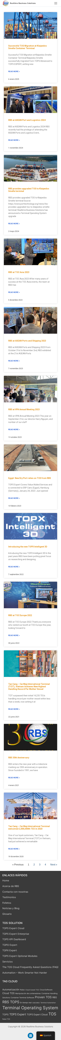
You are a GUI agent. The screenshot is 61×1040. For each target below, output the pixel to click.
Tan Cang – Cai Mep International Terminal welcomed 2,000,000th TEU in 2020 (29, 827)
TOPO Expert (9, 944)
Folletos (6, 902)
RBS (54, 997)
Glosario (7, 913)
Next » (53, 864)
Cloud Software (46, 990)
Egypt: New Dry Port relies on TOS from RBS (29, 478)
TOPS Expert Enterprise (15, 933)
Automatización (10, 989)
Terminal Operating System (30, 1007)
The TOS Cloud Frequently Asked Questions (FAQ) (30, 967)
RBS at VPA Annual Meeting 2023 (24, 409)
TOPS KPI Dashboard (14, 939)
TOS (52, 1013)
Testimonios (9, 897)
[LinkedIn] (30, 1035)
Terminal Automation (48, 1003)
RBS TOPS (10, 1002)
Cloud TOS (8, 993)
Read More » (14, 71)
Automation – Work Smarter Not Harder (24, 972)
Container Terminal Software (22, 998)
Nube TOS (6, 1019)
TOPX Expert (9, 950)
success (36, 1002)
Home (5, 880)
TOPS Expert (17, 1014)
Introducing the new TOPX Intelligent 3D (27, 546)
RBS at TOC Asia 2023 (18, 272)
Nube (22, 990)
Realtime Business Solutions (23, 3)
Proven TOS (43, 997)
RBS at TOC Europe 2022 (20, 615)
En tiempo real (26, 1003)
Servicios (7, 961)
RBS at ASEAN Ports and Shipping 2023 (27, 341)
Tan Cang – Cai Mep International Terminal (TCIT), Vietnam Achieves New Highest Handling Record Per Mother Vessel (29, 686)
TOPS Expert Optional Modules (19, 955)
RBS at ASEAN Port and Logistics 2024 (27, 120)
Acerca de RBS (10, 886)
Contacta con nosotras (15, 891)
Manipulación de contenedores (28, 993)
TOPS (5, 1014)
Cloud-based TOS (32, 990)
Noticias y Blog (10, 908)
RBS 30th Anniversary (18, 757)
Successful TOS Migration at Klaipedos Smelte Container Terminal (27, 47)
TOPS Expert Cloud (13, 928)
